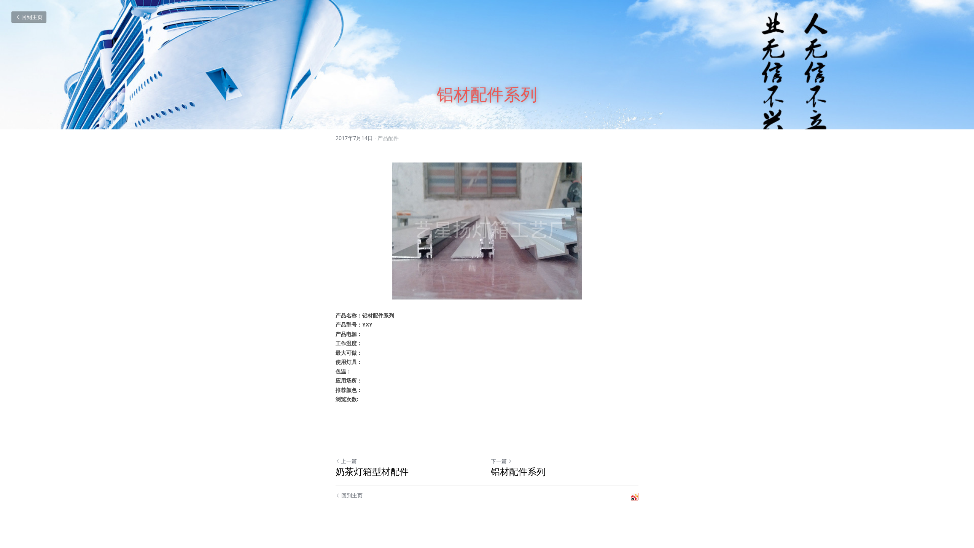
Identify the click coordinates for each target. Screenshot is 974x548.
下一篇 (499, 461)
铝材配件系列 (518, 471)
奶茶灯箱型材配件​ (372, 471)
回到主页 (32, 17)
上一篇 (349, 461)
